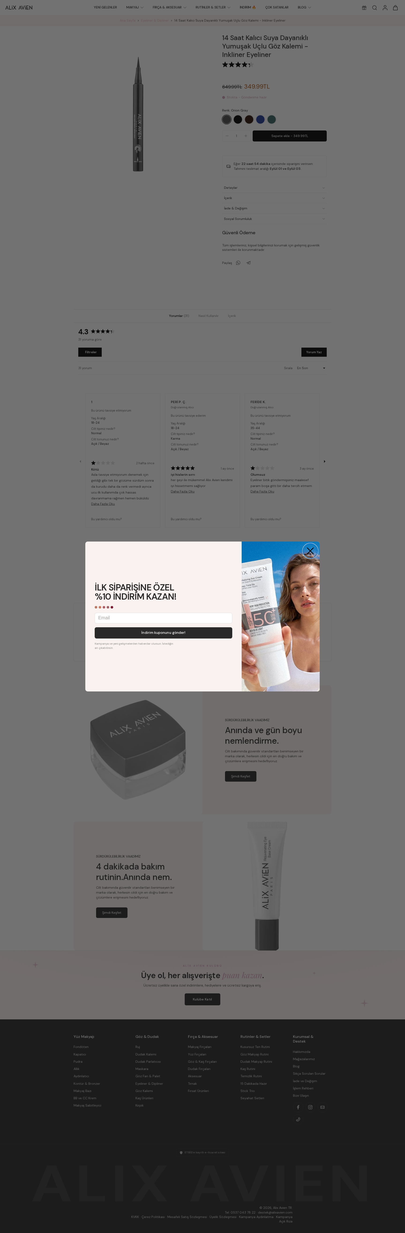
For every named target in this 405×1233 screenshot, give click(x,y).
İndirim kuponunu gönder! (163, 632)
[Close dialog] (310, 550)
